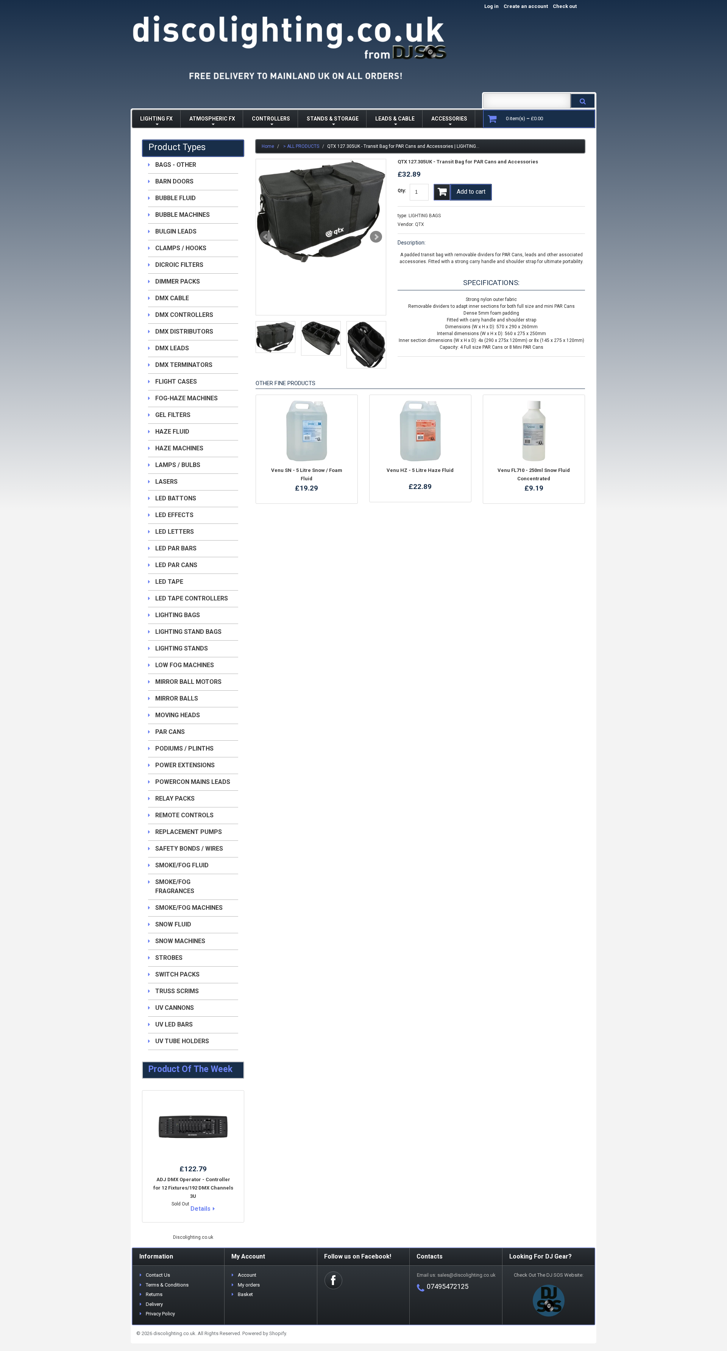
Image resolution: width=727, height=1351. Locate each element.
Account (247, 1275)
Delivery (154, 1304)
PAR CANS (170, 731)
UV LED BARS (174, 1024)
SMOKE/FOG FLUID (182, 865)
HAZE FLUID (172, 431)
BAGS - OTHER (175, 164)
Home (268, 146)
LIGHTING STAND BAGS (188, 631)
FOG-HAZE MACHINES (186, 398)
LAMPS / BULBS (177, 465)
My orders (249, 1285)
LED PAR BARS (176, 548)
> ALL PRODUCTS (301, 146)
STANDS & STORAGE (333, 119)
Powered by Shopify (264, 1333)
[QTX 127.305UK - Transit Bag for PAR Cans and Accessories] (321, 211)
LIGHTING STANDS (181, 648)
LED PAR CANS (176, 565)
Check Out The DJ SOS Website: (548, 1275)
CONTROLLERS (271, 119)
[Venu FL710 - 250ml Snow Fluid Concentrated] (534, 431)
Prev (266, 237)
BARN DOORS (174, 181)
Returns (154, 1294)
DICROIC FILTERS (179, 264)
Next (376, 237)
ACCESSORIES (449, 119)
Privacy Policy (160, 1314)
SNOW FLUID (173, 924)
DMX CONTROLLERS (184, 314)
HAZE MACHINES (179, 448)
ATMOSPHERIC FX (212, 119)
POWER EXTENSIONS (185, 765)
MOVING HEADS (177, 715)
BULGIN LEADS (176, 231)
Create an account (526, 6)
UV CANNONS (174, 1007)
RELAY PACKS (175, 798)
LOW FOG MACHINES (184, 665)
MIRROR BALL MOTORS (188, 681)
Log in (491, 6)
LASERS (166, 481)
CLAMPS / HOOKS (180, 248)
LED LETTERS (174, 531)
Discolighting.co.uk (193, 1237)
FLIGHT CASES (176, 381)
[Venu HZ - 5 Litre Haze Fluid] (420, 431)
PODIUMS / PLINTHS (184, 748)
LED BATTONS (175, 498)
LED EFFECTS (174, 515)
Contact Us (158, 1275)
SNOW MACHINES (180, 941)
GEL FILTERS (172, 414)
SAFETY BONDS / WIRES (189, 848)
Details (200, 1208)
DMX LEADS (172, 348)
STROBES (169, 957)
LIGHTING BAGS (425, 215)
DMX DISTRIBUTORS (184, 331)
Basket (245, 1294)
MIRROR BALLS (176, 698)
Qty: (402, 190)
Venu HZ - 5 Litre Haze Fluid (420, 470)
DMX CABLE (172, 298)
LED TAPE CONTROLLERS (191, 598)
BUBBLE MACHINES (182, 214)
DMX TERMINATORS (183, 364)
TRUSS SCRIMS (177, 991)
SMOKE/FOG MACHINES (189, 907)
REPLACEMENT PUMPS (188, 831)
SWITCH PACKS (177, 974)
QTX (419, 224)
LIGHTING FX (156, 119)
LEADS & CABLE (395, 119)
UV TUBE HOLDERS (182, 1041)
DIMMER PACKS (177, 281)
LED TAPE (169, 581)
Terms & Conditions (167, 1285)
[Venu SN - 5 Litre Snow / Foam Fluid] (307, 431)
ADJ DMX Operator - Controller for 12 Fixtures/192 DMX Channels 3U (193, 1188)
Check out (573, 6)
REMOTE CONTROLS (184, 815)
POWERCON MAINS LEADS (192, 781)
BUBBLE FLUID (175, 198)
